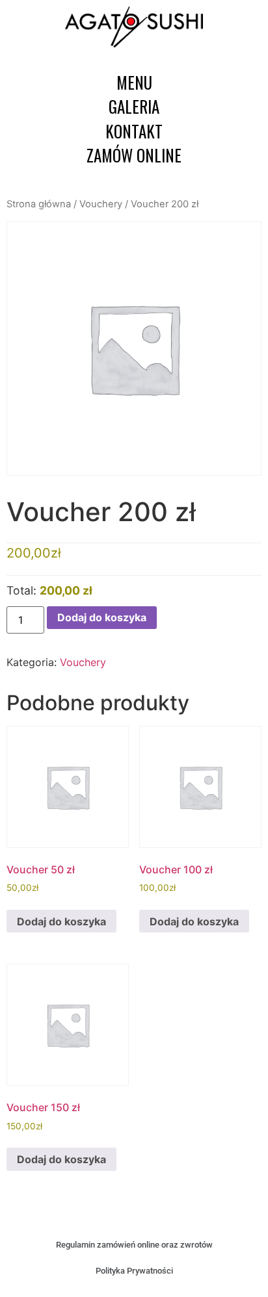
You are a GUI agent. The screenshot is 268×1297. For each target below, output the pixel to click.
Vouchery (100, 204)
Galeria (134, 106)
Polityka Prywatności (134, 1271)
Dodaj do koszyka (101, 617)
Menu (134, 82)
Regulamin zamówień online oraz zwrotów (134, 1245)
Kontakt (134, 131)
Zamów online (134, 155)
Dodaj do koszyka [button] (61, 921)
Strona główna (39, 204)
